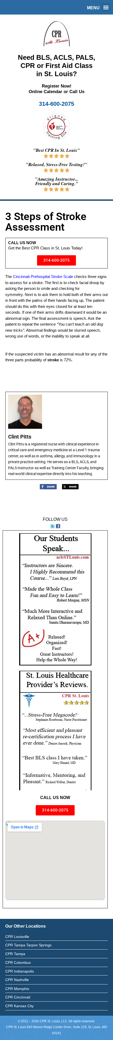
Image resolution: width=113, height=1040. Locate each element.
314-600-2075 (56, 104)
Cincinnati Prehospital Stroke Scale (43, 276)
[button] (105, 7)
